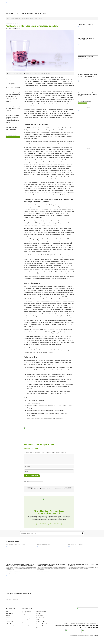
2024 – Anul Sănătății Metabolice (26, 612)
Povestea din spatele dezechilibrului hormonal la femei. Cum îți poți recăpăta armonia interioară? (20, 564)
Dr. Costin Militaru (40, 571)
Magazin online (9, 619)
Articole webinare (26, 615)
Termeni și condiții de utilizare (11, 626)
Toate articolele (9, 613)
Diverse (23, 623)
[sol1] (73, 631)
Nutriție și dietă (40, 615)
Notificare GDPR (9, 621)
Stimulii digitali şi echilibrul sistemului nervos (85, 57)
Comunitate (8, 617)
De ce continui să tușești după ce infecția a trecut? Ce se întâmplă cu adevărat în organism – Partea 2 (13, 96)
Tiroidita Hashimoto (41, 626)
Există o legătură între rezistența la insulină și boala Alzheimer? (83, 564)
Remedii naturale (40, 617)
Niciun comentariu (19, 73)
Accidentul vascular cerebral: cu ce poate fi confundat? (18, 594)
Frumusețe (24, 627)
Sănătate (24, 544)
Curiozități (8, 544)
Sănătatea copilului (40, 621)
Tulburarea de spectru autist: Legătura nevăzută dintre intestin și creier (87, 94)
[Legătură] (49, 432)
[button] (25, 13)
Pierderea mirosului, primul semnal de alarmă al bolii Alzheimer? (88, 75)
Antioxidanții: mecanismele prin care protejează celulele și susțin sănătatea (51, 564)
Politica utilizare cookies (11, 623)
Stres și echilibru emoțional (42, 623)
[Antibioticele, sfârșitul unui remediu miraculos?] (40, 31)
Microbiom (39, 613)
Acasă (7, 611)
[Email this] (42, 73)
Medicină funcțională (13, 23)
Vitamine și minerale (41, 628)
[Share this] (44, 73)
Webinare (8, 615)
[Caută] (82, 533)
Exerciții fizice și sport (27, 625)
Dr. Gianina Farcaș (9, 571)
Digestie (24, 621)
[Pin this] (47, 73)
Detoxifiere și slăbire (26, 619)
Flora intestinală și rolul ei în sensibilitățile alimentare (86, 39)
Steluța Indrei (8, 599)
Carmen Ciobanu (71, 570)
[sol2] (90, 631)
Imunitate (24, 629)
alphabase (96, 635)
